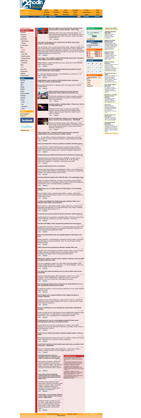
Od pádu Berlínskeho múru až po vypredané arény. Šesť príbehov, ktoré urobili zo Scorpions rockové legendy (49, 357)
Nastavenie (90, 57)
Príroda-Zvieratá (25, 93)
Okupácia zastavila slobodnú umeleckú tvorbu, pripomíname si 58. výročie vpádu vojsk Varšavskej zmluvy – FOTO (74, 367)
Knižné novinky (25, 56)
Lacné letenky (86, 12)
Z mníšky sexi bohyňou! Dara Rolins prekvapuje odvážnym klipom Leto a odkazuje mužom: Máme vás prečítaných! (59, 202)
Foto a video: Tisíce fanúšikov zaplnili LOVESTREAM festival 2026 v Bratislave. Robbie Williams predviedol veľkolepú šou (61, 58)
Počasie (75, 14)
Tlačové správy (25, 75)
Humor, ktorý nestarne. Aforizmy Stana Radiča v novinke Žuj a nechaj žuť (73, 359)
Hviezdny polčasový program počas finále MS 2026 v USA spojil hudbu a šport (61, 177)
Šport (22, 64)
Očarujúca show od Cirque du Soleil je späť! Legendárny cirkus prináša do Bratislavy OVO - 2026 (110, 55)
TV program (75, 10)
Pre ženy (23, 80)
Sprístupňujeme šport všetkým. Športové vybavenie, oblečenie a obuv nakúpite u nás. (111, 98)
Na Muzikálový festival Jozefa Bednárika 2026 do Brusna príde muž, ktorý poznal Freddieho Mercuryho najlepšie (59, 70)
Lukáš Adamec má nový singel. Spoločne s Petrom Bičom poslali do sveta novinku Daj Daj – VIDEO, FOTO (50, 396)
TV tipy (89, 47)
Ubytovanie (46, 14)
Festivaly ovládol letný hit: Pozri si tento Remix (51, 166)
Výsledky (65, 12)
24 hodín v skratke (72, 414)
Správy (46, 10)
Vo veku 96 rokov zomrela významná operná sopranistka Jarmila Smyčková (60, 214)
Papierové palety (59, 417)
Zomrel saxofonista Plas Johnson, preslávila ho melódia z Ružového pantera (60, 143)
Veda (22, 84)
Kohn (23, 108)
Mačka (48, 417)
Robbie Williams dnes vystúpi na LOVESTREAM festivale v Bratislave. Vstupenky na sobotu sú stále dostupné (58, 81)
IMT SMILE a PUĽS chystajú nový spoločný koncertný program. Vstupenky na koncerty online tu (110, 88)
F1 (22, 67)
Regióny (23, 36)
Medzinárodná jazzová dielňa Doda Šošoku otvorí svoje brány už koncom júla (60, 155)
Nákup (56, 14)
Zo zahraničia (24, 45)
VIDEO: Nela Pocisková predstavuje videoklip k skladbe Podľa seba (57, 247)
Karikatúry (24, 106)
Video (65, 10)
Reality (56, 10)
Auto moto (23, 69)
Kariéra (22, 87)
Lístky (97, 12)
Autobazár (46, 12)
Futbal (89, 80)
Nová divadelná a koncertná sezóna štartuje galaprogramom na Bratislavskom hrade (73, 377)
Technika (23, 95)
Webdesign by (91, 414)
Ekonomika (24, 39)
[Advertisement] (74, 5)
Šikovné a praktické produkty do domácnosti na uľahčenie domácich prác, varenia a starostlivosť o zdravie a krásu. (111, 108)
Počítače (23, 97)
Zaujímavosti (24, 71)
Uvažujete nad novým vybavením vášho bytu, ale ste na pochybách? (110, 117)
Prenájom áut (91, 39)
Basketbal (90, 86)
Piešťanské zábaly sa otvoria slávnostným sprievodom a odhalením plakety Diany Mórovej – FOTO (73, 372)
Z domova (23, 34)
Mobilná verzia (25, 130)
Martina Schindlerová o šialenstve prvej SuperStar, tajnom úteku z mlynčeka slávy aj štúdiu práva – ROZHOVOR (66, 119)
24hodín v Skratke (25, 28)
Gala (22, 47)
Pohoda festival (25, 58)
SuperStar (24, 62)
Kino (97, 14)
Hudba (23, 49)
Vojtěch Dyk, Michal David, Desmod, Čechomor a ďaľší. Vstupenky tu (110, 34)
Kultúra (23, 51)
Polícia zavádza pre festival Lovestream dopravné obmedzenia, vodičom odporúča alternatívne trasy (63, 92)
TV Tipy (86, 10)
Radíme (23, 89)
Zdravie (23, 43)
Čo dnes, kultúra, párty (70, 417)
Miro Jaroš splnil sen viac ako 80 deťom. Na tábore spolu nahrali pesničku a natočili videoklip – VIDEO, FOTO (65, 28)
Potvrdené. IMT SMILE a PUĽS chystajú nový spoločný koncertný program (59, 223)
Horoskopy (66, 14)
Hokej (88, 84)
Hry (22, 104)
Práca (97, 10)
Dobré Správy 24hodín (53, 414)
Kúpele (75, 12)
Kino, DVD (24, 54)
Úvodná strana (25, 16)
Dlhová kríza (24, 41)
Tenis (88, 82)
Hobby (22, 91)
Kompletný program (92, 45)
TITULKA (23, 32)
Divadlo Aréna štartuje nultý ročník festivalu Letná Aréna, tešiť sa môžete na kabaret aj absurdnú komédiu (73, 363)
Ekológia (23, 73)
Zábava (86, 14)
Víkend (22, 82)
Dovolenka (56, 12)
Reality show (24, 60)
